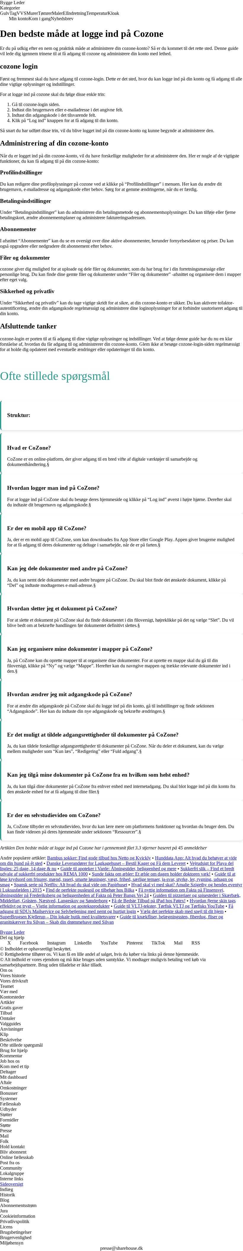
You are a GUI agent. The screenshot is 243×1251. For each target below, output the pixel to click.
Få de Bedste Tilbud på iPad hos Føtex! (149, 900)
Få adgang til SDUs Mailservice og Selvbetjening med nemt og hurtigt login (116, 909)
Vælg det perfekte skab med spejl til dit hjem (181, 911)
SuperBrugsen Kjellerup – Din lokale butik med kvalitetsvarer (58, 916)
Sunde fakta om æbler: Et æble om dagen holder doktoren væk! (151, 873)
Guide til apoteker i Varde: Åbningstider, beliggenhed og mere (118, 868)
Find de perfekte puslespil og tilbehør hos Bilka (90, 890)
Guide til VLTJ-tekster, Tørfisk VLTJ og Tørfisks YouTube (169, 906)
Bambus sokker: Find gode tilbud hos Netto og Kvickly (99, 857)
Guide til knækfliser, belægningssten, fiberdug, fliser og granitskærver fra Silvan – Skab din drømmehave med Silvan (111, 919)
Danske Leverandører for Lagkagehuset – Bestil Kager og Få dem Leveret (116, 863)
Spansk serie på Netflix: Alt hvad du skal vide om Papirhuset (70, 884)
